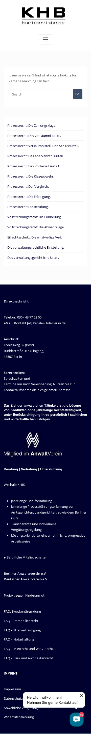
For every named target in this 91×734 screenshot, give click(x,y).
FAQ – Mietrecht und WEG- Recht (28, 648)
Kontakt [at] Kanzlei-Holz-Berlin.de (39, 323)
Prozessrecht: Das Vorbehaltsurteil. (33, 166)
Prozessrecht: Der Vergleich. (28, 186)
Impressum (12, 689)
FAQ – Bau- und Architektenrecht (28, 658)
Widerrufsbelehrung (19, 717)
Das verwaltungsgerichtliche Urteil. (33, 257)
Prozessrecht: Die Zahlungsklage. (31, 125)
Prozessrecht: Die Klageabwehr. (30, 176)
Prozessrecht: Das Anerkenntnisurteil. (35, 156)
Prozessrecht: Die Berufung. (28, 206)
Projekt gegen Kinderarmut (24, 595)
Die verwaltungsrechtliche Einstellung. (35, 247)
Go (77, 94)
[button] (77, 719)
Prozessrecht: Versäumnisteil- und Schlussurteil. (43, 145)
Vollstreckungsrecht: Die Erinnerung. (34, 217)
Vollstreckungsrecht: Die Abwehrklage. (35, 227)
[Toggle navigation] (45, 39)
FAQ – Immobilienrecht (21, 620)
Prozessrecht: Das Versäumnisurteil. (34, 135)
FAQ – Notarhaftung (19, 639)
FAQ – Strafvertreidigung (22, 630)
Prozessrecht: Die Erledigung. (29, 196)
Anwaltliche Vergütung (21, 708)
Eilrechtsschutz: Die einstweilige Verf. (34, 237)
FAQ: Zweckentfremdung (22, 611)
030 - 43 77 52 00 (29, 317)
